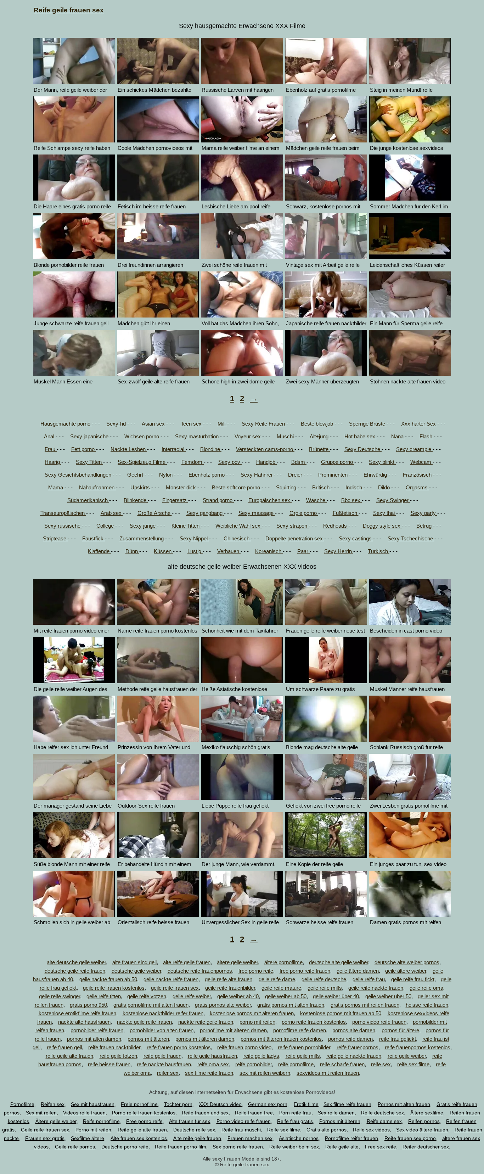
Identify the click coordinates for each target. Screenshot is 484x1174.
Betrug (424, 526)
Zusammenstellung (142, 538)
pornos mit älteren (148, 1039)
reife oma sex (213, 1064)
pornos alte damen (353, 1030)
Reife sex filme (283, 1130)
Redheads (335, 526)
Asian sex (154, 424)
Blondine (210, 449)
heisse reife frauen (427, 1005)
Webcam (421, 462)
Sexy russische (63, 526)
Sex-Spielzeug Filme (142, 462)
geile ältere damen (358, 971)
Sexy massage (256, 513)
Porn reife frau (295, 1113)
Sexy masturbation (197, 436)
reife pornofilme (296, 1064)
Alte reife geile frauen (197, 1138)
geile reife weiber (192, 996)
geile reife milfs (325, 988)
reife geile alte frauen (69, 1056)
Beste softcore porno (236, 487)
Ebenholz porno (207, 475)
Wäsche (316, 500)
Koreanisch (269, 551)
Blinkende (136, 500)
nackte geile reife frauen (144, 1022)
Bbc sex (351, 500)
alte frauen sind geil (134, 962)
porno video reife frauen (379, 1022)
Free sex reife (380, 1147)
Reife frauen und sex (205, 1113)
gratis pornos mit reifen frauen (365, 1005)
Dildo (384, 487)
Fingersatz (175, 500)
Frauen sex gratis (44, 1138)
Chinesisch (237, 538)
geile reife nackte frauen (375, 988)
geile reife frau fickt (412, 979)
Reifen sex (52, 1104)
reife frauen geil (64, 1047)
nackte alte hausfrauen (84, 1022)
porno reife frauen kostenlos (314, 1022)
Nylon (166, 475)
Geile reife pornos (75, 1147)
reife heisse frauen (109, 1064)
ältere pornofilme (283, 962)
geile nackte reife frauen (170, 979)
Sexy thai (384, 513)
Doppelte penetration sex (294, 538)
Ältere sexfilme (426, 1113)
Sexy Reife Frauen (264, 424)
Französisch (418, 475)
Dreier (296, 475)
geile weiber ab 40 (238, 996)
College (105, 526)
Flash (427, 436)
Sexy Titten (89, 462)
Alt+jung (320, 436)
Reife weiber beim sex (294, 1147)
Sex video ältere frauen (422, 1130)
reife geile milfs (303, 1056)
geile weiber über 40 (336, 996)
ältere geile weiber (237, 962)
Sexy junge (143, 526)
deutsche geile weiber (136, 971)
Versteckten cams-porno (265, 449)
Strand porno (218, 500)
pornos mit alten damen (94, 1039)
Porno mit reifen (93, 1130)
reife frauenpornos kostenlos (417, 1047)
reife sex (381, 1064)
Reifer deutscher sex (426, 1147)
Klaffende (99, 551)
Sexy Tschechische (411, 538)
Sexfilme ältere (87, 1138)
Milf (222, 424)
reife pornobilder (253, 1064)
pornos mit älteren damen (204, 1039)
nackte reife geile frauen (205, 1022)
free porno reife (255, 971)
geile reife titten (103, 996)
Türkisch (378, 551)
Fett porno (83, 449)
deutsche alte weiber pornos (407, 962)
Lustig (195, 551)
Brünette (319, 449)
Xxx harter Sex (419, 424)
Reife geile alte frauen (142, 1130)
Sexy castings (356, 538)
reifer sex (168, 1073)
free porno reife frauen (305, 971)
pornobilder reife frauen (97, 1030)
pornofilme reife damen (299, 1030)
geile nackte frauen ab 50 (108, 979)
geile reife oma (426, 988)
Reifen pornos (424, 1121)
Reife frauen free (254, 1113)
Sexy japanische (90, 436)
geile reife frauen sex (175, 988)
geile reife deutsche (324, 979)
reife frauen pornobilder (304, 1047)
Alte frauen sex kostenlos (139, 1138)
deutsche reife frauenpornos (200, 971)
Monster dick (181, 487)
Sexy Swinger (393, 500)
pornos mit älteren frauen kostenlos (281, 1039)
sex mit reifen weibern (265, 1073)
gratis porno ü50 (88, 1005)
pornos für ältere (400, 1030)
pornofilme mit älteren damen (233, 1030)
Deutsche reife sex (194, 1130)
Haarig (53, 462)
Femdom (192, 462)
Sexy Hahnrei (257, 475)
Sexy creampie (414, 449)
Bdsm (298, 462)
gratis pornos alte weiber (223, 1005)
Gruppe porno (337, 462)
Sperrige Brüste (368, 424)
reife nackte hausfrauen (164, 1064)
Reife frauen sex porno (410, 1138)
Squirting (287, 487)
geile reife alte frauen (228, 979)
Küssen (163, 551)
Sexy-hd (116, 424)
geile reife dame (277, 979)
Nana (398, 436)
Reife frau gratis (295, 1121)
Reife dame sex (384, 1121)
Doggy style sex (382, 526)
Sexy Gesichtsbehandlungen (79, 475)
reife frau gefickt (397, 1039)
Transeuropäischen (63, 513)
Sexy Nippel (194, 538)
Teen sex (192, 424)
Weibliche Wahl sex (238, 526)
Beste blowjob (317, 424)
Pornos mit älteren (339, 1121)
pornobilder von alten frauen (161, 1030)
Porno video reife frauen (243, 1121)
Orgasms (417, 487)
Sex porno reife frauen (238, 1147)
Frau (51, 449)
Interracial (174, 449)
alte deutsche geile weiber (76, 962)
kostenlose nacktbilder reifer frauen (163, 1013)
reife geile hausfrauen (212, 1056)
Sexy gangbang (205, 513)
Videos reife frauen (84, 1113)
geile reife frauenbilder (230, 988)
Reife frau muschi (241, 1130)
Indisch (354, 487)
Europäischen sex (270, 500)
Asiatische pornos (299, 1138)
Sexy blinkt (382, 462)
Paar (303, 551)
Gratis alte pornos (326, 1130)
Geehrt (136, 475)
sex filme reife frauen (209, 1073)
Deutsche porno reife (124, 1147)
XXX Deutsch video (220, 1104)
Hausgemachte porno (66, 424)
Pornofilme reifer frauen (351, 1138)
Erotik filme (306, 1104)
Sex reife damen (336, 1113)
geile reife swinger (59, 996)
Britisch (321, 487)
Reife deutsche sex (382, 1113)
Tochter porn (178, 1104)
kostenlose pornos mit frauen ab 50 (340, 1013)
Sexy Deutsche (363, 449)
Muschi (286, 436)
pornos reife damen (350, 1039)
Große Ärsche (154, 513)
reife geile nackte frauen (353, 1056)
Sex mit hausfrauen (92, 1104)
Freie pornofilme (139, 1104)
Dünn (132, 551)
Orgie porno (303, 513)
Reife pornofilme (101, 1121)
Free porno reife (144, 1121)
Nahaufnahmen (97, 487)
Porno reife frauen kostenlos (143, 1113)
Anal (50, 436)
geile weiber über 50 (388, 996)
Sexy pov (230, 462)
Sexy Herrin (338, 551)
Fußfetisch (346, 513)
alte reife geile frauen (186, 962)
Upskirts (140, 487)
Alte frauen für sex (189, 1121)
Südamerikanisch (88, 500)
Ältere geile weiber (56, 1121)
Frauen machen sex (249, 1138)
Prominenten (333, 475)
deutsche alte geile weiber (338, 962)
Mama (56, 487)
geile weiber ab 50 (285, 996)
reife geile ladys (261, 1056)
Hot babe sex (360, 436)
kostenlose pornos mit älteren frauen (252, 1013)
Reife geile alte (342, 1147)
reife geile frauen (162, 1056)
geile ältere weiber (405, 971)
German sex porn (267, 1104)
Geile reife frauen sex (45, 1130)
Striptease (55, 538)
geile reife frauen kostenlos (114, 988)
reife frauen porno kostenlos (179, 1047)
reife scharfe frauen (342, 1064)
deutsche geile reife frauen (75, 971)
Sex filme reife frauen (347, 1104)
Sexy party (424, 513)
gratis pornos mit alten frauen (290, 1005)
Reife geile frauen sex (69, 10)
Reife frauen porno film (180, 1147)
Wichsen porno (142, 436)
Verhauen (229, 551)
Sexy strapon (292, 526)
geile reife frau (369, 979)
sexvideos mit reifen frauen (328, 1073)
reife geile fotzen (118, 1056)
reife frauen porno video (244, 1047)
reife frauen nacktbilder (114, 1047)
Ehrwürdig (376, 475)
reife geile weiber (407, 1056)
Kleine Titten (186, 526)
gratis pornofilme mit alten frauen (150, 1005)
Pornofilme (22, 1104)
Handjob (266, 462)
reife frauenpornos (357, 1047)
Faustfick (93, 538)
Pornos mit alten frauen (404, 1104)
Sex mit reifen (41, 1113)
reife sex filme (413, 1064)
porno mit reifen (257, 1022)
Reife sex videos (371, 1130)
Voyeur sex (248, 436)
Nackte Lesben (129, 449)
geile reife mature (281, 988)
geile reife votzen (146, 996)
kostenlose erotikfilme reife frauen (77, 1013)
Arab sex (112, 513)
